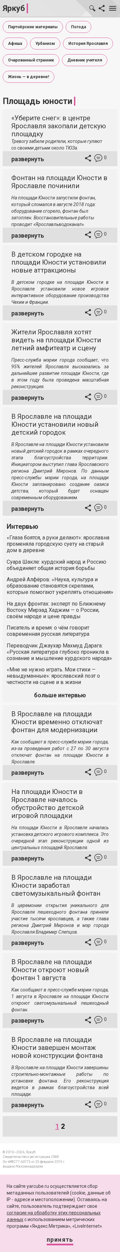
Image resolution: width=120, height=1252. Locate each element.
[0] (98, 159)
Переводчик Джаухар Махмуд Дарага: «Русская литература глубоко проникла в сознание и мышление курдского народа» (59, 651)
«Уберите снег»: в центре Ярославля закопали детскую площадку (58, 126)
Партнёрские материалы (33, 27)
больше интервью (60, 695)
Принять (60, 1239)
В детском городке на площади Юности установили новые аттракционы (58, 262)
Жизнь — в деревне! (28, 76)
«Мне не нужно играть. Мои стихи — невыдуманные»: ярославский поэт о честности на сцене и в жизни (53, 675)
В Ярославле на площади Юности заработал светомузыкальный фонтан (55, 885)
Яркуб (14, 8)
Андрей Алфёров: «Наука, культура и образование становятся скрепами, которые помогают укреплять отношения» (60, 585)
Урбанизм (45, 43)
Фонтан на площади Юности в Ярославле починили (59, 182)
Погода (78, 27)
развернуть (27, 159)
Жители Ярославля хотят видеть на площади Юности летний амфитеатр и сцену (56, 340)
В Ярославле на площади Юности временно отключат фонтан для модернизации (57, 722)
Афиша (15, 43)
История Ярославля (88, 43)
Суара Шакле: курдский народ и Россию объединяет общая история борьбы (56, 565)
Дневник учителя (84, 60)
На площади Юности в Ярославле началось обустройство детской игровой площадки (47, 804)
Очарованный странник (31, 60)
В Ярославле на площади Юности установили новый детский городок (54, 424)
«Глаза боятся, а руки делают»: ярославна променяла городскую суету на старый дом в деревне (58, 543)
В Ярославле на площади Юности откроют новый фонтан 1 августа (51, 970)
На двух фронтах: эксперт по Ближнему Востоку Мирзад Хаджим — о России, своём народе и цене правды (56, 610)
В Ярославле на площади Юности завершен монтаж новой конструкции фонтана (57, 1048)
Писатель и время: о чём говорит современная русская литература (48, 631)
